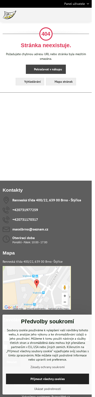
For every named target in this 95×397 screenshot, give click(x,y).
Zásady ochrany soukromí (47, 367)
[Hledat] (65, 14)
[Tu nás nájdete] (37, 309)
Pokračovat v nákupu (47, 69)
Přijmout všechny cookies (47, 379)
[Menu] (86, 14)
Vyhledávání (32, 82)
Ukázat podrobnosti (47, 389)
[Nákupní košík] (75, 14)
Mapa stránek (63, 82)
